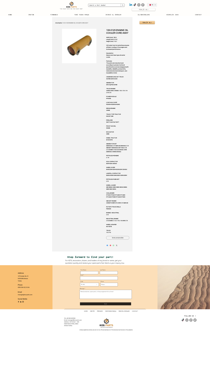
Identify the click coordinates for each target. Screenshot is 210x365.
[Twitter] (195, 320)
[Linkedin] (130, 4)
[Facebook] (142, 4)
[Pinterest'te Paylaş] (110, 245)
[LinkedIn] (21, 302)
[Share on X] (117, 245)
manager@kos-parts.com (25, 294)
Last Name (102, 269)
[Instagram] (138, 4)
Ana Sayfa (58, 23)
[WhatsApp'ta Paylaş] (114, 245)
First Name (83, 269)
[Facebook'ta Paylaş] (107, 245)
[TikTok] (134, 4)
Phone (102, 281)
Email (81, 275)
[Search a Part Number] (122, 5)
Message (82, 288)
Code (81, 281)
